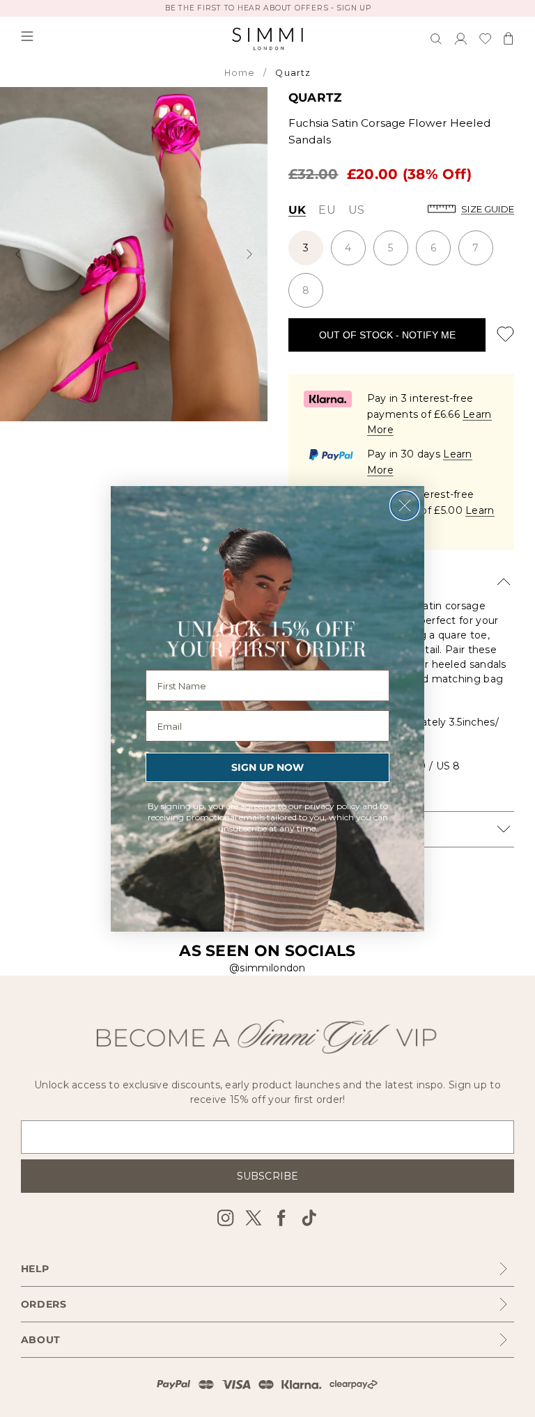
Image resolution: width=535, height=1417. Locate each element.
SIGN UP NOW (267, 767)
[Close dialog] (405, 505)
